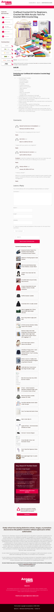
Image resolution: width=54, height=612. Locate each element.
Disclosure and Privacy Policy (26, 608)
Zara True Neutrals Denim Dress (29, 411)
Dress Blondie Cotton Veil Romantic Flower (27, 440)
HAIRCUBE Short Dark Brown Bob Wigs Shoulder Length (28, 368)
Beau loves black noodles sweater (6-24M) (27, 396)
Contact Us (37, 608)
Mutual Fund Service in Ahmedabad (28, 126)
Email (15, 214)
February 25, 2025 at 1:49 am (26, 129)
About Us (38, 2)
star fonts (22, 139)
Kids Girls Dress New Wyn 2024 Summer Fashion (29, 378)
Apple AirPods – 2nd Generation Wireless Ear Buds (29, 426)
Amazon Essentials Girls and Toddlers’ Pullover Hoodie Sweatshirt (28, 287)
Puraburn (17, 158)
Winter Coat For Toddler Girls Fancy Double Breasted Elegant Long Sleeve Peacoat (29, 360)
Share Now (27, 514)
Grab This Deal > (18, 70)
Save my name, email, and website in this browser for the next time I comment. (31, 227)
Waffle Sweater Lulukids (27, 296)
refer (36, 63)
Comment (16, 191)
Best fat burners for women (26, 152)
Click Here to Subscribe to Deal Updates (27, 491)
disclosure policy (28, 564)
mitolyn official (23, 166)
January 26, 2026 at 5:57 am (26, 169)
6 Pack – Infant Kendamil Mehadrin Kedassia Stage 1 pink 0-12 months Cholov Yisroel (29, 389)
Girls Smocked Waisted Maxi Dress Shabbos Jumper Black (29, 265)
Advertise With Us (32, 2)
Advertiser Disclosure (47, 2)
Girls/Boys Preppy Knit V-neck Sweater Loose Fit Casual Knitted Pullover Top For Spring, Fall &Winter (29, 352)
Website (15, 220)
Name (15, 207)
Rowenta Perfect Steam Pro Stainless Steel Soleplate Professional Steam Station (28, 251)
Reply (16, 135)
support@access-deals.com (30, 595)
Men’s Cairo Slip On (26, 419)
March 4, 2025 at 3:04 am (26, 142)
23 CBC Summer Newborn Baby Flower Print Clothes (29, 325)
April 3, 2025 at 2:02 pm (25, 155)
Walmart (15, 59)
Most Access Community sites (27, 241)
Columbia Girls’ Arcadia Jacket (29, 304)
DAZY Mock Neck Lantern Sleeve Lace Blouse (27, 343)
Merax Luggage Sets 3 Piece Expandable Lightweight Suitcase (28, 311)
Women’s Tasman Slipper (28, 433)
